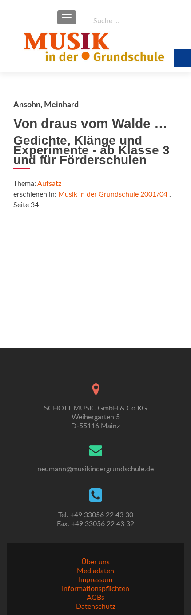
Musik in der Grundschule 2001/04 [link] (112, 194)
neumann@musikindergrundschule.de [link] (95, 469)
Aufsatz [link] (49, 183)
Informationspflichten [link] (95, 588)
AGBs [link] (95, 597)
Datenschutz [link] (95, 606)
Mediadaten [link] (95, 571)
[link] (95, 47)
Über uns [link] (95, 562)
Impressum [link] (95, 579)
